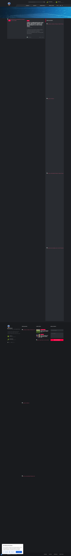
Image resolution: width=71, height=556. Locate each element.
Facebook (9, 342)
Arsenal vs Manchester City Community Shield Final (44, 331)
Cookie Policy (56, 554)
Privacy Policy (62, 554)
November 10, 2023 (29, 27)
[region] (12, 549)
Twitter (13, 342)
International (42, 5)
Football (27, 5)
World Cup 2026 (51, 5)
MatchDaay (8, 554)
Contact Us (50, 554)
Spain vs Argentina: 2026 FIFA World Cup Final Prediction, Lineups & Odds (44, 336)
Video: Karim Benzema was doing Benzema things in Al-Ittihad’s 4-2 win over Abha (35, 24)
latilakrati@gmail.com (52, 2)
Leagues (34, 5)
